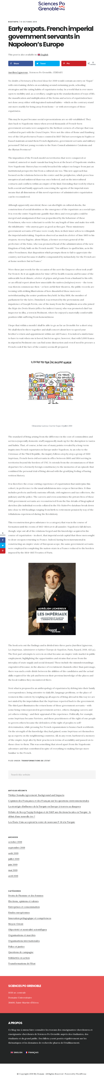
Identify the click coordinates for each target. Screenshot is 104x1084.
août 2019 (13, 853)
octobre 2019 (15, 842)
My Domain (39, 1074)
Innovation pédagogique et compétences (29, 918)
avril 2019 (13, 876)
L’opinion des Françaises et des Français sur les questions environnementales (48, 800)
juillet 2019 (13, 859)
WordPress (81, 1074)
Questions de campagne (20, 952)
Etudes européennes (19, 912)
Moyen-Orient (15, 923)
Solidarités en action (19, 957)
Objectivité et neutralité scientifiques (27, 929)
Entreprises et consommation (24, 907)
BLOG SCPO (52, 6)
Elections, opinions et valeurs (23, 901)
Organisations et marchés (21, 935)
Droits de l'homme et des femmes (25, 895)
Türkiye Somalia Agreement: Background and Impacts (36, 795)
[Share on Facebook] (2, 540)
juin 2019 (12, 864)
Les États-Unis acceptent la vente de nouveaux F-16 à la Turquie (41, 822)
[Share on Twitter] (2, 545)
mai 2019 (12, 870)
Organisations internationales (24, 940)
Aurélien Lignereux (18, 72)
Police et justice (16, 946)
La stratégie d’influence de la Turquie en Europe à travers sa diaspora (44, 806)
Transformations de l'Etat (35, 761)
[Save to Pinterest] (2, 551)
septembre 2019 (16, 847)
